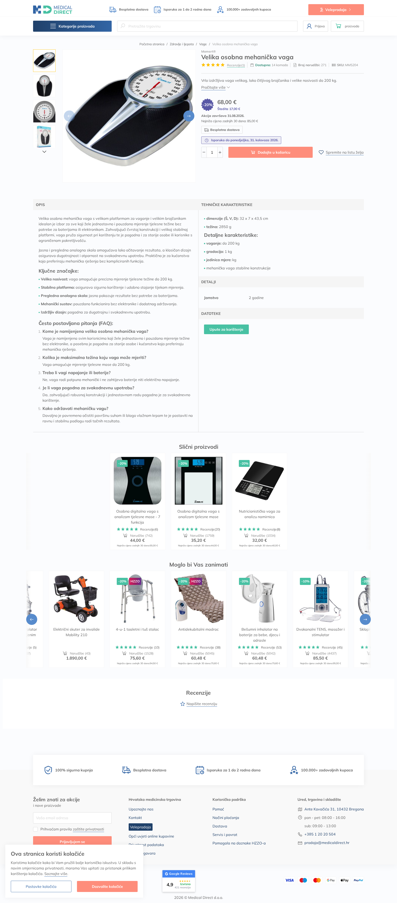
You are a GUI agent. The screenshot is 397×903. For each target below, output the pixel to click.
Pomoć (218, 809)
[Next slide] (189, 116)
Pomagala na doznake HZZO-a (239, 843)
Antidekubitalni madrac (198, 629)
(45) (332, 647)
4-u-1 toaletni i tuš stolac (137, 629)
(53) (271, 647)
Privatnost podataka (146, 844)
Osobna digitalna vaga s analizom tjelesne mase (198, 514)
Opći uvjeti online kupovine (151, 836)
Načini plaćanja (226, 817)
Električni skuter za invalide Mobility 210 (76, 632)
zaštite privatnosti (88, 829)
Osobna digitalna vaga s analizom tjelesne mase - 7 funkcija (137, 517)
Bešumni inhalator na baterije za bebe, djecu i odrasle (259, 635)
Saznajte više (55, 873)
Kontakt (135, 817)
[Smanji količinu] (204, 152)
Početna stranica (151, 44)
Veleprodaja (335, 9)
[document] (74, 871)
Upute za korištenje (226, 329)
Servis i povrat (225, 834)
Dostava (220, 826)
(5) (27, 647)
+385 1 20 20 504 (320, 834)
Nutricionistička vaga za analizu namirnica (259, 514)
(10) (149, 647)
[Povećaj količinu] (220, 152)
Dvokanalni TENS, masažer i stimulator (320, 632)
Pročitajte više (213, 87)
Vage (203, 44)
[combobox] (207, 26)
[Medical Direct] (52, 9)
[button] (347, 26)
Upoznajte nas (141, 809)
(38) (210, 647)
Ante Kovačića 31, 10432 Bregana (334, 809)
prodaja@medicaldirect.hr (326, 842)
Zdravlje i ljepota (182, 44)
